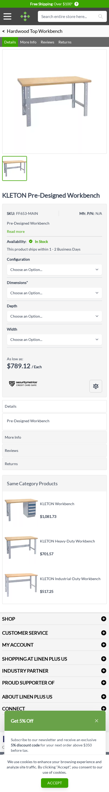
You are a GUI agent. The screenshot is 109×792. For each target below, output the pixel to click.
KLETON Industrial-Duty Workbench (70, 578)
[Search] (100, 16)
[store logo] (25, 16)
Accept (54, 783)
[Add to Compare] (95, 386)
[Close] (96, 720)
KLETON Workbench (57, 503)
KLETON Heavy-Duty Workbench (67, 541)
